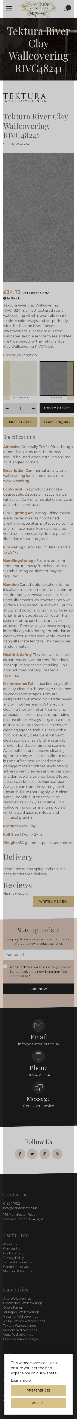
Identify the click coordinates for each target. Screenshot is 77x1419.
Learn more (21, 1380)
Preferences (39, 1390)
